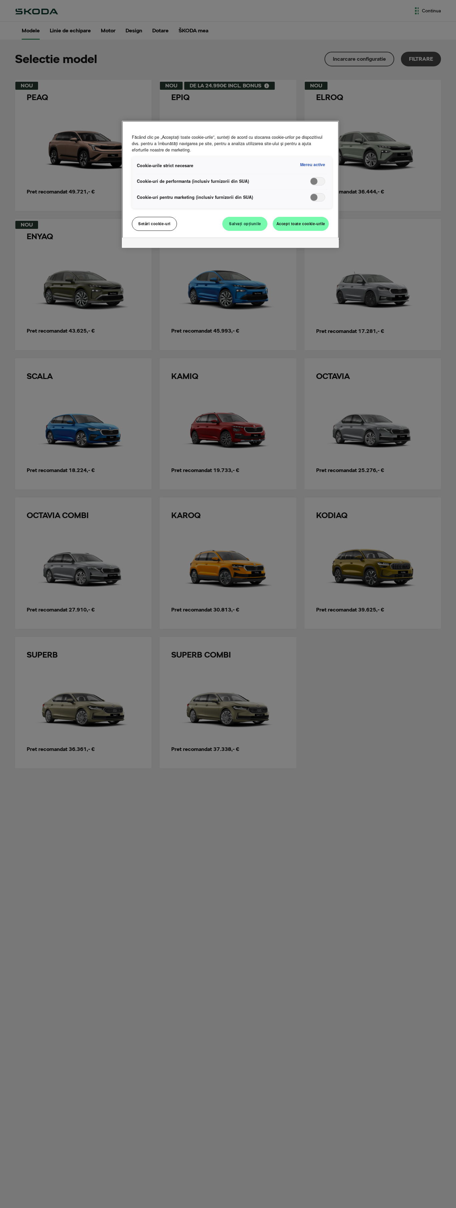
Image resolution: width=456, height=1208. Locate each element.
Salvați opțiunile (245, 223)
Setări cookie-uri (154, 223)
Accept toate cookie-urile (300, 223)
